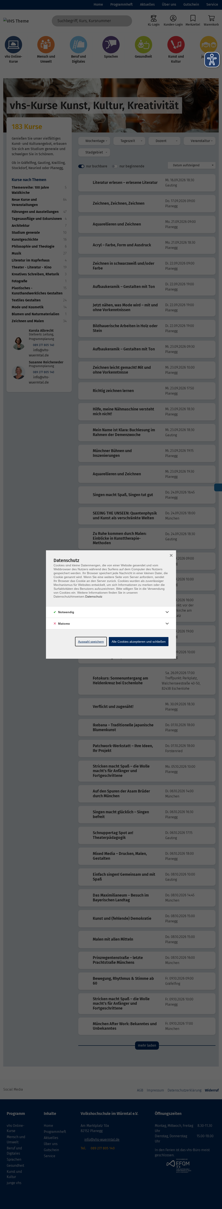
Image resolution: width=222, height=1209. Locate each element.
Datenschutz (93, 596)
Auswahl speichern (91, 641)
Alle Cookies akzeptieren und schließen (139, 641)
